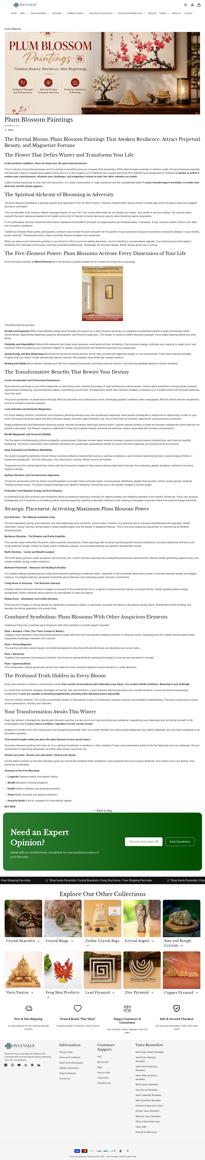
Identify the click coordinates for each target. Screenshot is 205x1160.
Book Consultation (180, 841)
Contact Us (64, 1078)
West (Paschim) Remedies (148, 1100)
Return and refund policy (71, 1063)
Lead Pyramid (98, 993)
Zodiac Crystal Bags (102, 941)
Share (11, 130)
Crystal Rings (57, 941)
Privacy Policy (66, 1052)
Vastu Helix (141, 1127)
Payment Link (104, 1083)
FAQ (99, 1056)
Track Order (103, 1078)
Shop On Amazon (67, 1073)
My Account (103, 1062)
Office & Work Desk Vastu (148, 1121)
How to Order (103, 1072)
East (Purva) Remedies (147, 1090)
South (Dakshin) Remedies (148, 1095)
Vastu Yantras (18, 992)
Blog (99, 1067)
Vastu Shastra (13, 28)
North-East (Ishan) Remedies (150, 1052)
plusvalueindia (80, 1157)
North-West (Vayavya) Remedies (146, 1077)
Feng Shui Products (62, 992)
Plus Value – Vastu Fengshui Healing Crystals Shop (116, 1157)
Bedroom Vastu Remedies (148, 1116)
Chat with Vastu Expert (141, 841)
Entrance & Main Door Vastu (149, 1105)
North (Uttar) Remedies (147, 1084)
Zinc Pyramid (137, 992)
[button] (185, 5)
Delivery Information (69, 1068)
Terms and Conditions (69, 1057)
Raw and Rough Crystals (177, 943)
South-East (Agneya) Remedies (146, 1059)
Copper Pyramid (179, 993)
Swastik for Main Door (146, 1132)
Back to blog (104, 810)
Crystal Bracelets (21, 941)
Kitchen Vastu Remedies (147, 1111)
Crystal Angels (137, 941)
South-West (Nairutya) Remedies (146, 1068)
